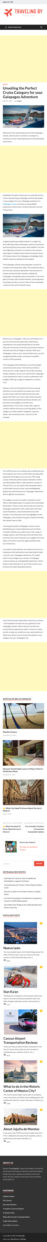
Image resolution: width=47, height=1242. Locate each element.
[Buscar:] (23, 863)
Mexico (5, 84)
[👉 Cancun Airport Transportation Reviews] (21, 1035)
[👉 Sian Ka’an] (21, 988)
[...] (31, 957)
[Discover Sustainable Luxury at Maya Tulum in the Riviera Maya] (23, 754)
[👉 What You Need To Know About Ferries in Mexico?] (23, 793)
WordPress (15, 1239)
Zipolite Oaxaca (10, 732)
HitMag (23, 1239)
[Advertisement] (23, 58)
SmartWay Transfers (11, 1225)
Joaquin (19, 101)
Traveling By (20, 1236)
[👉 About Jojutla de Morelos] (21, 1125)
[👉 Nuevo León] (21, 944)
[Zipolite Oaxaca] (23, 717)
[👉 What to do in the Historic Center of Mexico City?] (21, 1083)
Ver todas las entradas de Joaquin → (29, 848)
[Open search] (41, 27)
